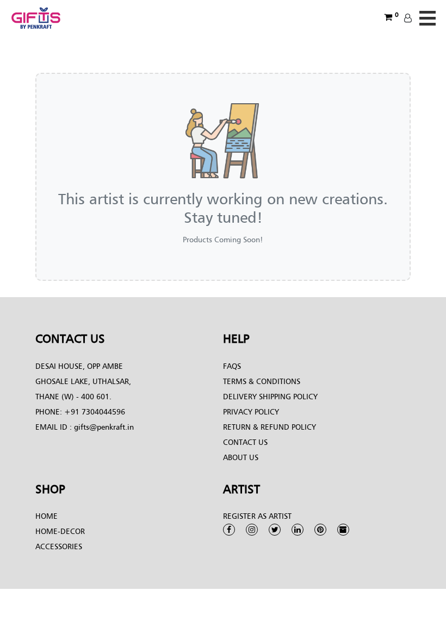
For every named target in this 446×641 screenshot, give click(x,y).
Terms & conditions (261, 381)
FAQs (232, 365)
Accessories (58, 546)
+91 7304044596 (94, 411)
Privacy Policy (251, 411)
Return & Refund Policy (269, 426)
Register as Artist (257, 515)
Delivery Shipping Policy (270, 396)
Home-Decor (60, 531)
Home (46, 515)
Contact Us (245, 442)
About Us (240, 457)
